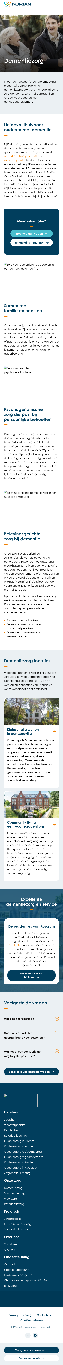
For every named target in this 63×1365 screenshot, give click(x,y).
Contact (9, 1264)
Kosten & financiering (17, 1224)
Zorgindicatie (12, 1218)
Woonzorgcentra (15, 1125)
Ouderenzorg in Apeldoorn (21, 1167)
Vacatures (10, 1244)
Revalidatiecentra (15, 1135)
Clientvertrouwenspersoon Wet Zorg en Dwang (26, 1283)
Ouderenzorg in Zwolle (18, 1162)
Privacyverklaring (20, 1315)
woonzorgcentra (14, 160)
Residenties (11, 1130)
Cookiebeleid (45, 1315)
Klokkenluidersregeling (18, 1275)
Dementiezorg (13, 1188)
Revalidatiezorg (14, 1204)
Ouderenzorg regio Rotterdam (23, 1157)
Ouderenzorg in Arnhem (19, 1146)
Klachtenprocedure (16, 1269)
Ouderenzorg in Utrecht (19, 1141)
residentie (15, 945)
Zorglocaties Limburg (17, 1173)
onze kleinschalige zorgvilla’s (22, 156)
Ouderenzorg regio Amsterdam (24, 1151)
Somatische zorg (14, 1193)
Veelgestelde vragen (17, 1229)
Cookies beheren (31, 1320)
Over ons (9, 1249)
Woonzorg (10, 1198)
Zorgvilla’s (10, 1119)
